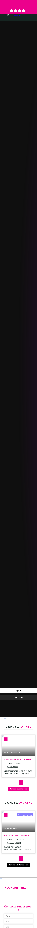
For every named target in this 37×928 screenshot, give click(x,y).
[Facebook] (11, 10)
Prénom (9, 916)
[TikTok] (23, 10)
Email (8, 927)
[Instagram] (15, 10)
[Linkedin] (19, 10)
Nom (7, 921)
